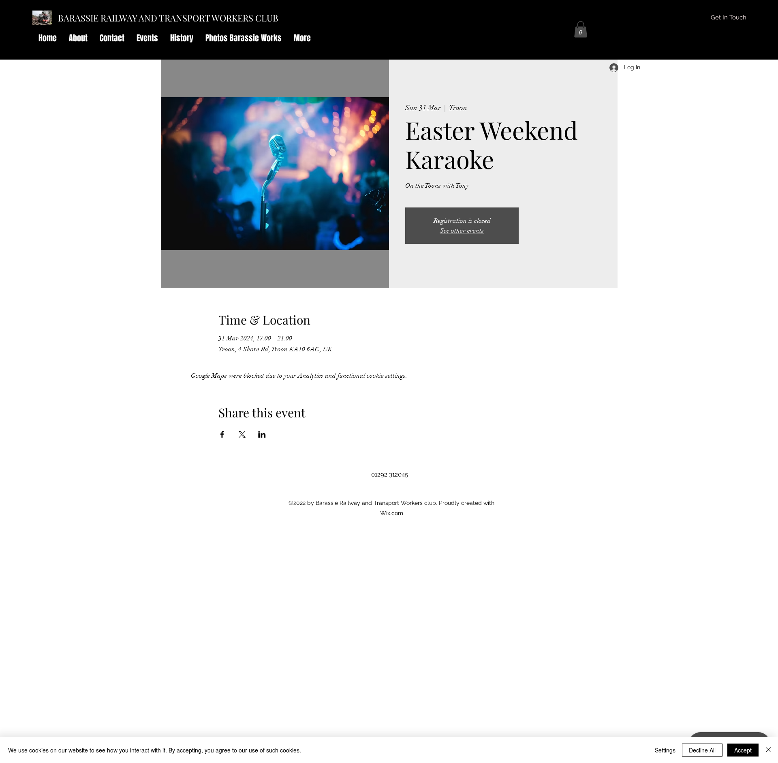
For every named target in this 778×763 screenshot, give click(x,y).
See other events (462, 231)
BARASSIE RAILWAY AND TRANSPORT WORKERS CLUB (168, 18)
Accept (743, 750)
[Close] (768, 750)
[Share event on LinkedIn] (262, 434)
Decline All (702, 750)
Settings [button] (665, 750)
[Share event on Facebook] (222, 434)
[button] (581, 29)
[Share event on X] (242, 434)
